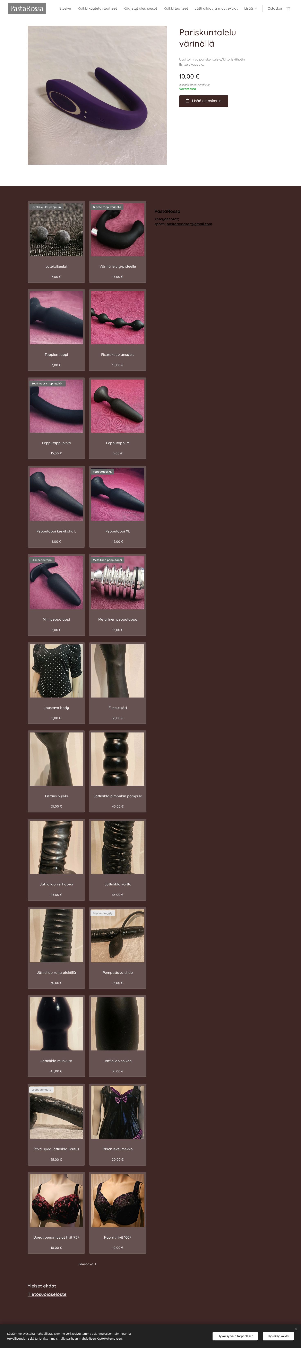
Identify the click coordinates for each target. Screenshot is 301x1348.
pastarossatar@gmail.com (189, 224)
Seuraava (85, 1264)
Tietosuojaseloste (47, 1294)
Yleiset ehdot (42, 1286)
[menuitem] (66, 8)
